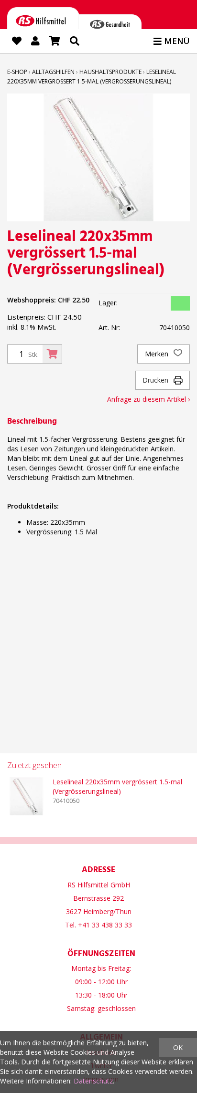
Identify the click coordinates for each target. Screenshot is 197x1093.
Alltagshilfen (53, 72)
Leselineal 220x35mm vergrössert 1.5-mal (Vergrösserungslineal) (117, 786)
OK (178, 1047)
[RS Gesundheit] (110, 26)
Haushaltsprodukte (110, 72)
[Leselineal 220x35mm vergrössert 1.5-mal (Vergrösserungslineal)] (26, 796)
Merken (157, 353)
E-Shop (17, 72)
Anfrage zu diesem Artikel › (148, 399)
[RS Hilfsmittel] (43, 22)
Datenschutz (93, 1080)
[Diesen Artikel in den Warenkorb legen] (52, 354)
